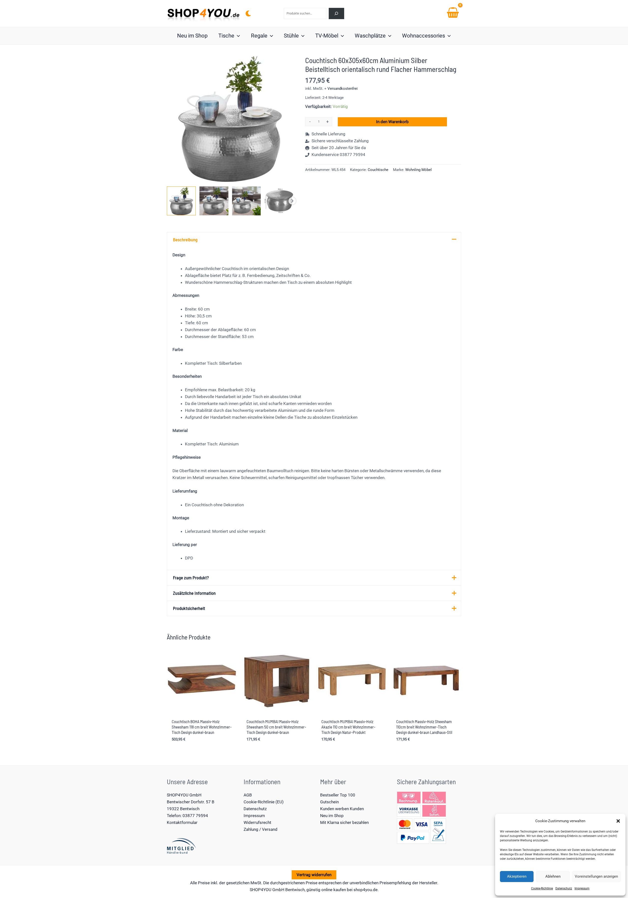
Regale (259, 36)
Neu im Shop (192, 36)
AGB (248, 795)
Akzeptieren (516, 876)
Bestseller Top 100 (337, 795)
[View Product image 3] (246, 200)
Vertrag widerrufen (314, 874)
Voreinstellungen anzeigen (596, 876)
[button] (618, 821)
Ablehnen (553, 876)
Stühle (291, 36)
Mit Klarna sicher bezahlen (344, 822)
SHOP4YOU (260, 889)
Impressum (582, 888)
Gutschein (329, 801)
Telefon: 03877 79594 (187, 815)
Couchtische (378, 170)
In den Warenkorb (392, 121)
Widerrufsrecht (257, 822)
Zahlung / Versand (260, 829)
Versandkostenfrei (342, 88)
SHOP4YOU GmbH (184, 795)
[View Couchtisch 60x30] (181, 200)
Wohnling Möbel (418, 170)
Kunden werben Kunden (342, 808)
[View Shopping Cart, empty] (453, 13)
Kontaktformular (182, 822)
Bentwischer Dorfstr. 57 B (190, 801)
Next (292, 201)
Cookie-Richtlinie (542, 888)
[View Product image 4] (278, 200)
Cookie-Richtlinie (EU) (264, 801)
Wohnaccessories (423, 36)
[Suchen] (336, 13)
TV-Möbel (326, 36)
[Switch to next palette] (248, 13)
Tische (226, 36)
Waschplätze (370, 36)
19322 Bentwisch (183, 808)
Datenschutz (563, 888)
